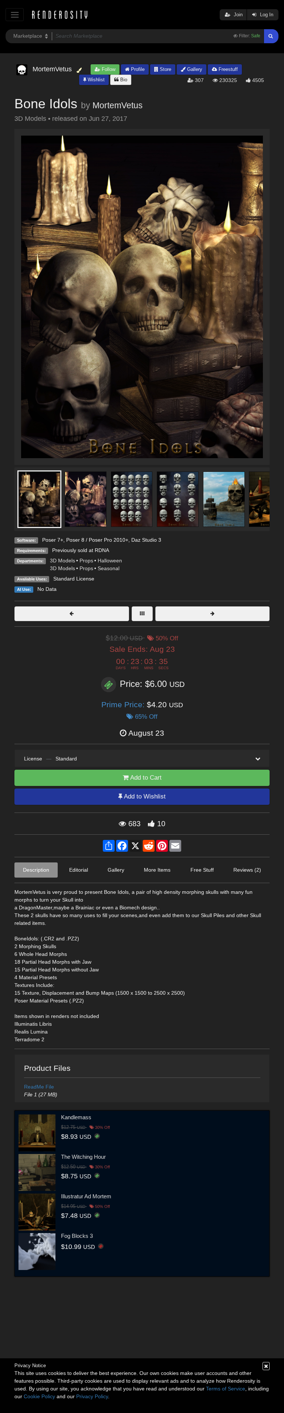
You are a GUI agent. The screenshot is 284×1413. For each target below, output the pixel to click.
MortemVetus (117, 105)
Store (164, 69)
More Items (157, 870)
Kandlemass (76, 1117)
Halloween (110, 561)
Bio (123, 79)
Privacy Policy (92, 1396)
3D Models (62, 561)
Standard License (73, 579)
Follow (107, 69)
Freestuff (227, 69)
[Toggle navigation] (15, 14)
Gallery (194, 69)
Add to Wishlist (144, 796)
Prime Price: (124, 704)
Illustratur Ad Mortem (86, 1196)
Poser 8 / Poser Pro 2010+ (97, 540)
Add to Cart (145, 777)
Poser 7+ (52, 540)
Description (36, 870)
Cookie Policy (39, 1396)
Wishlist (95, 79)
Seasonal (108, 568)
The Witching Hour (83, 1157)
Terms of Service (225, 1389)
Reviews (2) (247, 870)
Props (86, 561)
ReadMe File (39, 1087)
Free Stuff (202, 870)
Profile (137, 69)
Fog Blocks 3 (77, 1236)
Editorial (78, 870)
